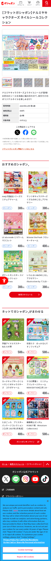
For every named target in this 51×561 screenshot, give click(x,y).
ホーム (4, 464)
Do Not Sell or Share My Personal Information (24, 542)
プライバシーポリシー (14, 496)
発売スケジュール (25, 294)
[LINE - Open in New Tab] (33, 132)
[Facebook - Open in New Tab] (25, 132)
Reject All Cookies (25, 556)
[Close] (48, 501)
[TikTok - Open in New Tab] (45, 479)
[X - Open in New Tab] (17, 132)
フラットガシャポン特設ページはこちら (18, 149)
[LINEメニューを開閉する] (16, 479)
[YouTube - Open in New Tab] (35, 479)
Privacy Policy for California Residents (20, 539)
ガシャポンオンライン (25, 441)
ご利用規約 (10, 489)
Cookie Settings (25, 549)
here (15, 510)
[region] (25, 529)
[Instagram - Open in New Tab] (25, 479)
